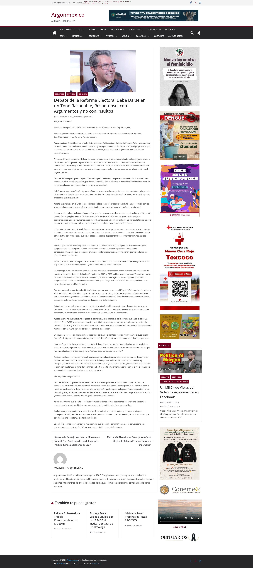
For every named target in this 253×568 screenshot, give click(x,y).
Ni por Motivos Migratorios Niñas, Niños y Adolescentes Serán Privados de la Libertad (107, 4)
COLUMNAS (141, 36)
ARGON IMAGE (179, 527)
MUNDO (125, 36)
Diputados (71, 94)
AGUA (81, 29)
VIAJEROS (110, 36)
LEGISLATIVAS (116, 29)
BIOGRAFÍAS (159, 36)
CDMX (62, 36)
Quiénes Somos (175, 36)
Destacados (59, 94)
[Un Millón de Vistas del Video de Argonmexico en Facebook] (180, 361)
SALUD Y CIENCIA (95, 29)
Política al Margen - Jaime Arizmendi (174, 382)
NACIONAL (77, 36)
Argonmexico (67, 14)
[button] (72, 30)
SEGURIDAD (94, 36)
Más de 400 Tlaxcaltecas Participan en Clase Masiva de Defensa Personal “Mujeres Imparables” (129, 441)
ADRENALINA (65, 29)
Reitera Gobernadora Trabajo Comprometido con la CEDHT (67, 518)
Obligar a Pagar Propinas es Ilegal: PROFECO (136, 517)
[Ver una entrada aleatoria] (198, 33)
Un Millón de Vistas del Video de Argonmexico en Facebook (179, 392)
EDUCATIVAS (134, 29)
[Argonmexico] (54, 33)
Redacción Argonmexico (83, 117)
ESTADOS (169, 29)
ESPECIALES (153, 29)
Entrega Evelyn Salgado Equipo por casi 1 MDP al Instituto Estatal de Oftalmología (101, 520)
